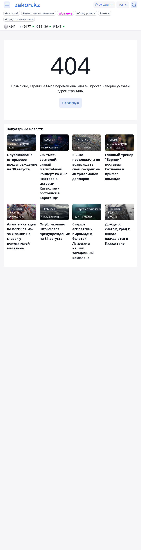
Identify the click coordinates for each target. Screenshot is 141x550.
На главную (70, 103)
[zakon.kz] (27, 5)
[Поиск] (134, 4)
